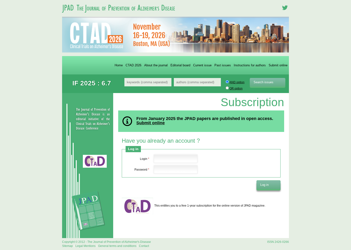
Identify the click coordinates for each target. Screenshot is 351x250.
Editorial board (180, 65)
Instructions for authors (250, 65)
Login (144, 159)
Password (141, 169)
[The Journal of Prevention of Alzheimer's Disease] (120, 15)
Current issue (202, 65)
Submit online (278, 65)
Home (119, 65)
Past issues (222, 65)
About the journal (156, 65)
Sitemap (67, 246)
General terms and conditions (117, 246)
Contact (144, 246)
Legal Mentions (85, 246)
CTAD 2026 (133, 65)
